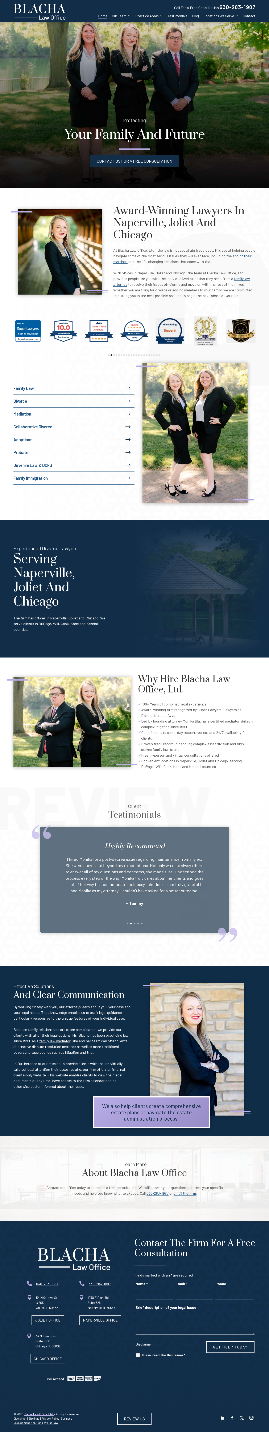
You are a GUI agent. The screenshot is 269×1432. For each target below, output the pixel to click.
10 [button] (131, 355)
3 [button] (114, 355)
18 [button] (152, 355)
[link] (39, 11)
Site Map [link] (34, 1418)
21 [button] (159, 355)
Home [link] (102, 15)
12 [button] (136, 355)
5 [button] (119, 355)
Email (181, 1284)
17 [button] (149, 355)
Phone (220, 1284)
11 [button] (134, 355)
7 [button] (124, 355)
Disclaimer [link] (19, 1418)
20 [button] (157, 355)
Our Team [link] (119, 15)
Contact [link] (249, 15)
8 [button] (126, 355)
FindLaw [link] (52, 1422)
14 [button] (141, 355)
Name (142, 1284)
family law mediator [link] (54, 1041)
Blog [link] (195, 15)
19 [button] (154, 355)
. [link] (99, 618)
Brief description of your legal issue (166, 1307)
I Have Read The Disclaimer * (163, 1355)
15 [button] (144, 355)
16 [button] (147, 355)
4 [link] (138, 923)
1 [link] (127, 923)
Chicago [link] (92, 618)
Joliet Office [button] (48, 1320)
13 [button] (139, 355)
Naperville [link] (58, 618)
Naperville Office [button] (100, 1320)
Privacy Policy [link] (50, 1418)
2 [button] (111, 355)
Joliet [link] (74, 618)
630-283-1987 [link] (238, 7)
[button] (223, 1418)
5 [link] (141, 923)
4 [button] (116, 355)
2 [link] (131, 923)
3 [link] (134, 923)
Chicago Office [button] (48, 1358)
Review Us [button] (134, 1418)
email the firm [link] (185, 1193)
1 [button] (109, 355)
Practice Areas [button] (147, 15)
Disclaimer (144, 1344)
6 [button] (121, 355)
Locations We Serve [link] (218, 15)
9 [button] (129, 355)
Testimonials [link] (177, 15)
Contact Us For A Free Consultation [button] (134, 160)
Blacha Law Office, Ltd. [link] (39, 1414)
